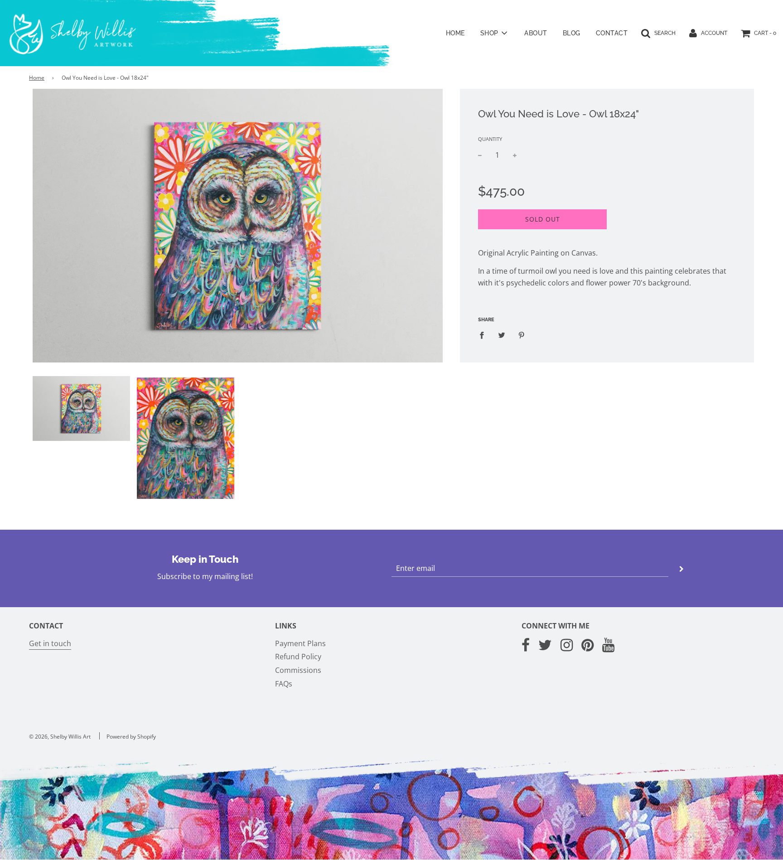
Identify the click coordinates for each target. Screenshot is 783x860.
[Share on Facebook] (484, 335)
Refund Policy (298, 657)
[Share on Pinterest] (521, 335)
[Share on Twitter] (502, 335)
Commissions (298, 670)
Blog (571, 33)
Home (455, 33)
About (535, 33)
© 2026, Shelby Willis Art (60, 736)
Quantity (490, 138)
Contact (612, 33)
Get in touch (50, 643)
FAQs (283, 684)
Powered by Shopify (131, 736)
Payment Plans (300, 643)
